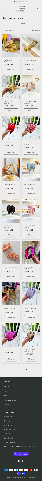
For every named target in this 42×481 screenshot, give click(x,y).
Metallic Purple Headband (28, 268)
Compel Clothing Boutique (18, 477)
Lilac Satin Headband (30, 308)
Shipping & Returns (10, 400)
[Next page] (32, 370)
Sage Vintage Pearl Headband (29, 185)
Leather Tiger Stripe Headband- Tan (30, 350)
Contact (6, 405)
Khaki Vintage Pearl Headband (30, 102)
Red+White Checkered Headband (31, 143)
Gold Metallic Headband (8, 61)
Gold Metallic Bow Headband (9, 185)
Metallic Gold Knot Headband (10, 309)
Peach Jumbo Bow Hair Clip (11, 268)
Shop (6, 395)
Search (6, 386)
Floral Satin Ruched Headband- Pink (30, 226)
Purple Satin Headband (11, 350)
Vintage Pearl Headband (8, 226)
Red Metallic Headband (11, 143)
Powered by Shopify (30, 477)
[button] (4, 9)
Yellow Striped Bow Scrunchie (30, 61)
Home (6, 391)
